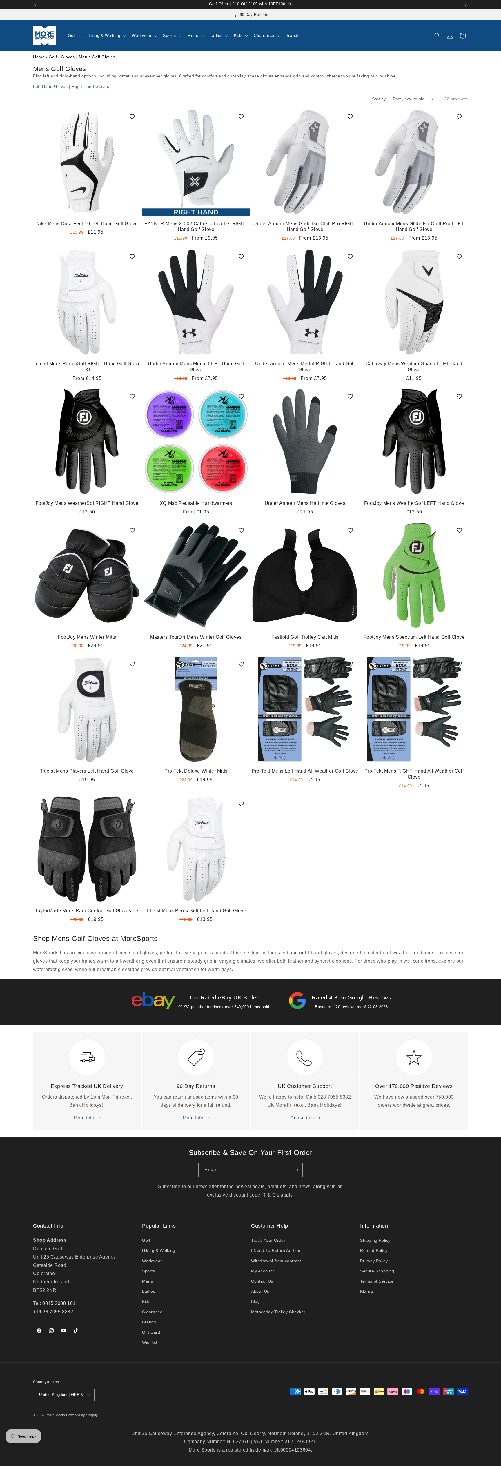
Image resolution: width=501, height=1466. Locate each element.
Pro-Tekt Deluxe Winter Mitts (196, 770)
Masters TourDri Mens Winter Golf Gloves (196, 637)
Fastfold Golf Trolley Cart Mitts (305, 637)
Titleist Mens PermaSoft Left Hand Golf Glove (196, 910)
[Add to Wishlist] (132, 117)
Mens (147, 1281)
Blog (255, 1301)
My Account (262, 1271)
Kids (146, 1301)
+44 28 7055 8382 (53, 1311)
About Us (260, 1291)
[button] (74, 35)
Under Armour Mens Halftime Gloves (305, 503)
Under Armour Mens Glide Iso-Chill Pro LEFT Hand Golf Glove (414, 226)
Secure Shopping (377, 1271)
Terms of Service (377, 1281)
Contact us (302, 1118)
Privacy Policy (374, 1261)
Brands (149, 1322)
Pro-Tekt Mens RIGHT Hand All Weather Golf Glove (414, 774)
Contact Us (262, 1281)
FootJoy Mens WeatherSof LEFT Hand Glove (414, 503)
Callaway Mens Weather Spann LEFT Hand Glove (414, 366)
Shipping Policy (375, 1240)
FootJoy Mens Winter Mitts (87, 637)
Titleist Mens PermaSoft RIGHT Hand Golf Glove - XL (87, 366)
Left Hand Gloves (50, 86)
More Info (84, 1118)
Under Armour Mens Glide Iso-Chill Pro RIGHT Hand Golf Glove (305, 226)
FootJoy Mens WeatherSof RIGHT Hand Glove (87, 503)
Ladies (148, 1291)
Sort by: (379, 98)
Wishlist (149, 1342)
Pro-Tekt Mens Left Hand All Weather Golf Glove (305, 770)
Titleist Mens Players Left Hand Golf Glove (87, 770)
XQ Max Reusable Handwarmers (196, 503)
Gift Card (151, 1332)
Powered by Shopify (82, 1414)
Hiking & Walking (158, 1250)
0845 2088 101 (59, 1303)
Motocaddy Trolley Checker (278, 1312)
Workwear (152, 1261)
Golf (53, 56)
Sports (148, 1271)
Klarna (366, 1291)
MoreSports (56, 1414)
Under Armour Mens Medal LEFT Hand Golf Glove (196, 366)
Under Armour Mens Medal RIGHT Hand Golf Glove (305, 366)
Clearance (152, 1312)
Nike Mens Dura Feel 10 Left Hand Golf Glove (87, 223)
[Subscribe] (296, 1170)
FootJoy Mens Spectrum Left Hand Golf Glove (413, 637)
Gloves (68, 56)
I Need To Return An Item (276, 1250)
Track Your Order (268, 1240)
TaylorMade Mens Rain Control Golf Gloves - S (87, 910)
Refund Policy (374, 1250)
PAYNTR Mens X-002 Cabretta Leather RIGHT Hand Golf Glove (196, 226)
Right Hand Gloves (90, 86)
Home (39, 56)
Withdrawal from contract (276, 1261)
